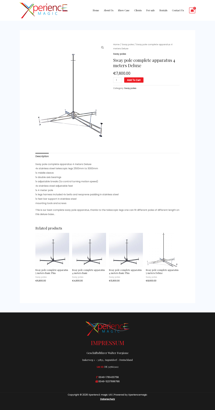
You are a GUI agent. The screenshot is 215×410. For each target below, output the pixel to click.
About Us (108, 10)
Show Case (123, 10)
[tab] (42, 156)
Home (96, 10)
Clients (138, 10)
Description (42, 156)
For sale (150, 10)
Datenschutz (107, 399)
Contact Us (178, 10)
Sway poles (128, 44)
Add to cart (134, 80)
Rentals (163, 10)
